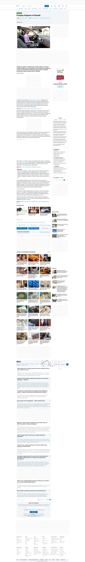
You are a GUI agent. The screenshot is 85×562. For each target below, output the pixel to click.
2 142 (47, 499)
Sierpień (62, 177)
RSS (49, 559)
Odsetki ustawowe (53, 553)
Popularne (55, 119)
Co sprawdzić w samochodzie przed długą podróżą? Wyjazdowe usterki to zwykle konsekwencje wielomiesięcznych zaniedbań (59, 127)
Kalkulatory (57, 149)
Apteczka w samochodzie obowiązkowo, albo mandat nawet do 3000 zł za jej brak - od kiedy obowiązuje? (59, 132)
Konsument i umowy (37, 540)
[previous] (38, 499)
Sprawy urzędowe (36, 541)
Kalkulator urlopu (56, 154)
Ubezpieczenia (27, 540)
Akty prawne (36, 547)
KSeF (65, 8)
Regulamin (42, 559)
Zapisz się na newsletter (46, 225)
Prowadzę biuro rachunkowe (55, 539)
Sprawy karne (36, 539)
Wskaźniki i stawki (54, 547)
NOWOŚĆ (60, 82)
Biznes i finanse (44, 538)
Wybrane (64, 119)
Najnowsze (60, 119)
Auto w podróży (30, 11)
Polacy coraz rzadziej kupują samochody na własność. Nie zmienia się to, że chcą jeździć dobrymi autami (60, 142)
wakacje (32, 222)
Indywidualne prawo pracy (29, 538)
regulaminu (33, 509)
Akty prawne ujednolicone (37, 553)
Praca (35, 542)
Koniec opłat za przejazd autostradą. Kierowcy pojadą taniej (59, 145)
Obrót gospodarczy (19, 540)
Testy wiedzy (27, 556)
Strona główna (19, 11)
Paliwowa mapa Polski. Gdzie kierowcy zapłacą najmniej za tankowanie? (59, 134)
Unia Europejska (40, 222)
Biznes (29, 8)
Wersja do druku (22, 225)
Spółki (43, 539)
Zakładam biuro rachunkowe (55, 538)
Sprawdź (60, 86)
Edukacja (60, 8)
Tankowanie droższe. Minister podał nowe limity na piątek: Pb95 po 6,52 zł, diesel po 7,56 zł (59, 122)
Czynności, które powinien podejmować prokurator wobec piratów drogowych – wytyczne (59, 124)
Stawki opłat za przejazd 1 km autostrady (59, 168)
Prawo (40, 8)
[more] (45, 222)
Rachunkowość (19, 539)
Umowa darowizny (56, 164)
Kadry (25, 8)
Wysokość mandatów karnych (58, 170)
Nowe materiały (55, 211)
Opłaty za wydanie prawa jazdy (58, 167)
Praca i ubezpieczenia (45, 540)
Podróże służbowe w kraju (57, 171)
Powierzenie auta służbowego (58, 161)
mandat (22, 222)
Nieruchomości (55, 8)
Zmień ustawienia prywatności (34, 559)
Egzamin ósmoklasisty (28, 555)
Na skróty (61, 547)
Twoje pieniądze (45, 8)
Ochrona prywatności (23, 559)
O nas (17, 559)
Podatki (18, 538)
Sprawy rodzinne (36, 538)
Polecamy (54, 268)
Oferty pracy (61, 555)
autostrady (18, 222)
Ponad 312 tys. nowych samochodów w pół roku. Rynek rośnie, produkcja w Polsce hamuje (60, 137)
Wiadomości (61, 538)
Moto (50, 8)
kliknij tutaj (38, 516)
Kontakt (53, 559)
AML (51, 543)
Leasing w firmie (44, 542)
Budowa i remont (62, 541)
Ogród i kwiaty (62, 542)
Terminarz (57, 177)
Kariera (46, 559)
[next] (50, 499)
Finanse (61, 540)
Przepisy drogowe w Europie (37, 11)
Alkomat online (55, 150)
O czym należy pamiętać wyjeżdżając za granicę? (31, 166)
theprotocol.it (61, 554)
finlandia (35, 222)
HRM (26, 543)
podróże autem (27, 222)
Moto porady (25, 11)
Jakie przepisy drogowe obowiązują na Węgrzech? (31, 108)
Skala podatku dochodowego (55, 554)
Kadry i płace (18, 553)
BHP (25, 542)
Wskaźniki (57, 166)
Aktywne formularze (59, 157)
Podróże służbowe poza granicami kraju (59, 172)
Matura (26, 554)
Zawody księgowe (19, 542)
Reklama (57, 559)
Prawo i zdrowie (36, 544)
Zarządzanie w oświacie (28, 553)
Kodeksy (35, 554)
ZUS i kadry (18, 541)
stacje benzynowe (24, 162)
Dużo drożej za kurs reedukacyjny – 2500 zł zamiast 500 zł (60, 129)
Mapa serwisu (63, 559)
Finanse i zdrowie (44, 543)
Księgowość (21, 8)
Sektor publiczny (34, 8)
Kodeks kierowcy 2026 (60, 84)
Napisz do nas (34, 225)
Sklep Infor (35, 543)
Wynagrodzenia (27, 539)
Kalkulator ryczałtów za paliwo (58, 153)
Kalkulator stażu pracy (45, 553)
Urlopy (26, 541)
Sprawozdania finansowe (54, 542)
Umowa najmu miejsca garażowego (59, 160)
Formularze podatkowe (63, 553)
